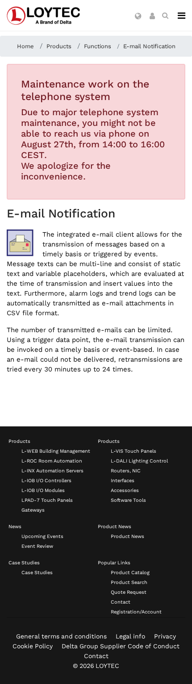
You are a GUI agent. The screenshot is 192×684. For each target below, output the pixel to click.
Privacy (165, 636)
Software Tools (128, 500)
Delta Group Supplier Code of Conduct (120, 646)
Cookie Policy (33, 646)
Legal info (130, 636)
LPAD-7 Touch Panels (47, 500)
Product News (114, 527)
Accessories (125, 490)
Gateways (33, 510)
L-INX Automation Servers (52, 471)
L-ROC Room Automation (51, 461)
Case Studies (24, 563)
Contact (120, 602)
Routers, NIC (126, 471)
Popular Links (114, 563)
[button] (138, 16)
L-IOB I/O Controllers (46, 481)
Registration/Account (136, 612)
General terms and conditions (61, 636)
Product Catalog (130, 573)
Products (19, 441)
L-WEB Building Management (55, 451)
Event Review (37, 546)
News (14, 527)
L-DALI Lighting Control (139, 461)
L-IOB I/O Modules (43, 490)
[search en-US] (165, 16)
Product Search (129, 582)
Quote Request (128, 592)
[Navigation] (181, 15)
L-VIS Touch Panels (133, 451)
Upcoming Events (42, 536)
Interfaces (122, 481)
